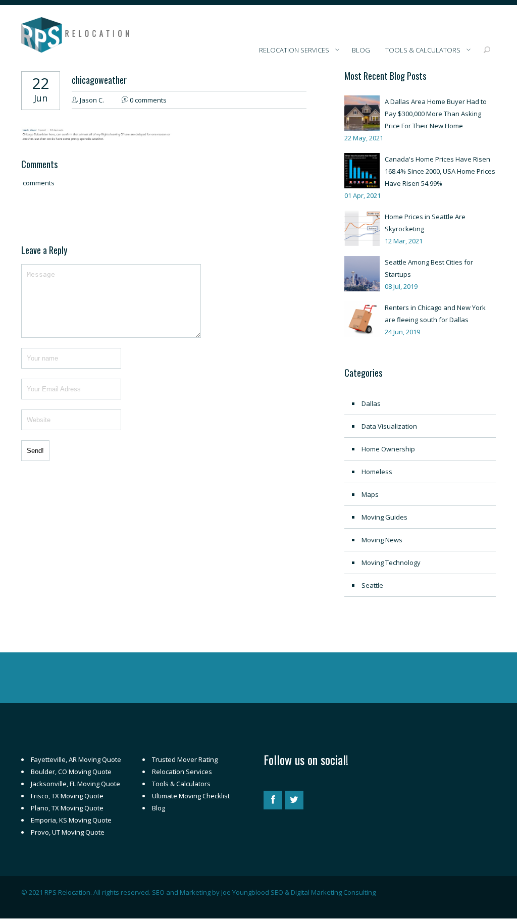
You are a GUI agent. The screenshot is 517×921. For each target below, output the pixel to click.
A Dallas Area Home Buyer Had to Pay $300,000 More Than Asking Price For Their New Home (436, 113)
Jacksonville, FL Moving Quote (75, 783)
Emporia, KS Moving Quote (71, 820)
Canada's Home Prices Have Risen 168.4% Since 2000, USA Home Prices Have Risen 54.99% (440, 171)
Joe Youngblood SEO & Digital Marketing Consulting (298, 892)
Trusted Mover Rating (185, 759)
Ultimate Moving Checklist (191, 795)
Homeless (376, 471)
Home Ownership (388, 448)
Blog (158, 807)
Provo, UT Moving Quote (68, 832)
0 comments (148, 100)
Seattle (372, 585)
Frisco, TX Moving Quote (67, 795)
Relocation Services (182, 771)
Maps (370, 494)
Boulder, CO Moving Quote (71, 771)
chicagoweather (99, 79)
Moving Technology (391, 562)
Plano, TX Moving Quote (67, 807)
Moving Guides (384, 517)
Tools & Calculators (181, 783)
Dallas (371, 403)
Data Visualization (389, 426)
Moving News (381, 539)
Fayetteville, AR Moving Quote (76, 759)
